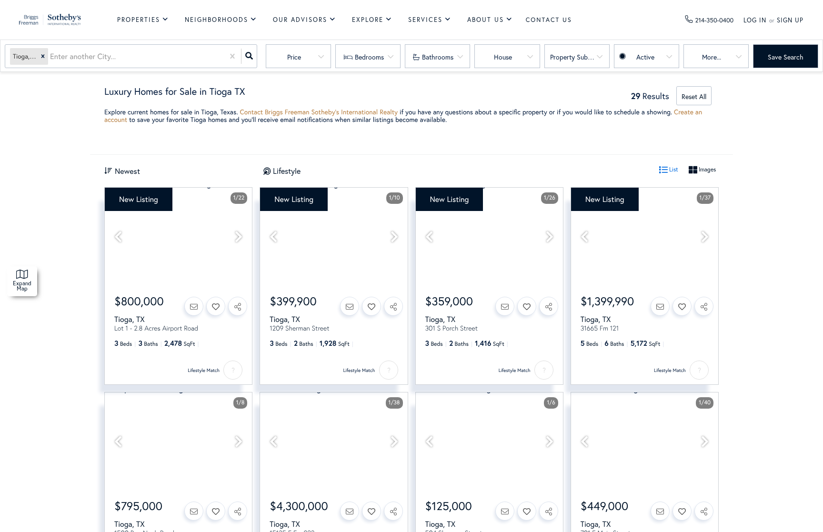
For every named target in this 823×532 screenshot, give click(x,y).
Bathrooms (437, 56)
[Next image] (238, 237)
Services (425, 20)
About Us (485, 20)
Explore (367, 20)
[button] (43, 56)
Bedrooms (369, 56)
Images (706, 169)
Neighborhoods (216, 20)
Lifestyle (287, 171)
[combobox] (51, 56)
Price (294, 56)
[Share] (237, 306)
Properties (138, 20)
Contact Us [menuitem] (549, 20)
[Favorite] (215, 306)
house (503, 56)
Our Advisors (300, 20)
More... (711, 56)
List (673, 169)
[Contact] (193, 306)
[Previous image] (118, 237)
